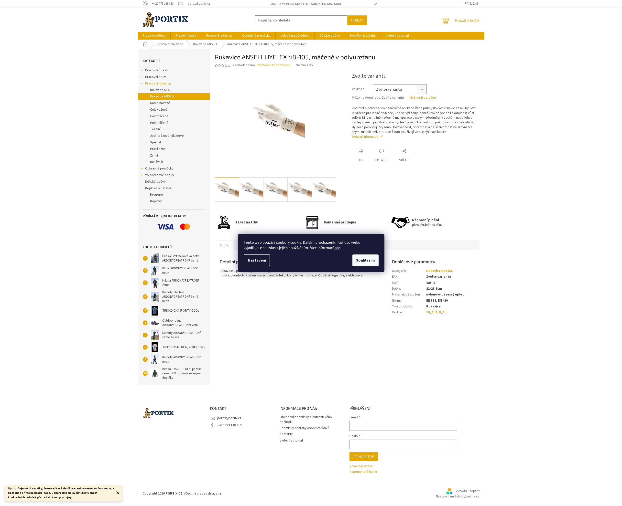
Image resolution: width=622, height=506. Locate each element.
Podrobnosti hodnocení (274, 65)
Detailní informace (365, 136)
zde (337, 248)
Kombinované (160, 103)
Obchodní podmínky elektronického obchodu (306, 4)
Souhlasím (365, 260)
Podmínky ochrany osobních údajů (304, 428)
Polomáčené (159, 122)
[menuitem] (154, 36)
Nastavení (257, 260)
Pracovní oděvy (156, 70)
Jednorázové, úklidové (167, 135)
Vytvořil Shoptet (468, 491)
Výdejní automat (291, 440)
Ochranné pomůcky (159, 168)
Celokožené (159, 109)
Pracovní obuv (155, 76)
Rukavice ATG (160, 90)
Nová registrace (361, 466)
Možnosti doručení (422, 97)
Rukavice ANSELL (162, 96)
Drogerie (156, 194)
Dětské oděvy (155, 181)
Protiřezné (158, 149)
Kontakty (286, 434)
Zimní (154, 155)
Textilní (155, 129)
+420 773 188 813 (229, 425)
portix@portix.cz (229, 418)
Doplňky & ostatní (158, 188)
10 (428, 312)
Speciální (156, 142)
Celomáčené (159, 116)
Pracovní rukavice (158, 83)
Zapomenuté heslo (363, 472)
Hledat (357, 20)
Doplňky (156, 201)
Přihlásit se (363, 456)
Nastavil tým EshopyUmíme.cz (458, 496)
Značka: (304, 65)
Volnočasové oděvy (159, 175)
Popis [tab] (224, 245)
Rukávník (156, 161)
